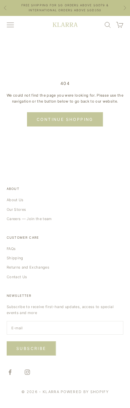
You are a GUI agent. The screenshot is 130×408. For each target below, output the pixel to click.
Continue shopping (65, 119)
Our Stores (16, 209)
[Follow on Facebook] (10, 372)
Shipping (15, 258)
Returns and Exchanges (28, 267)
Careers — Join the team (29, 218)
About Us (15, 200)
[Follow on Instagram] (27, 372)
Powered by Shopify (85, 391)
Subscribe (31, 348)
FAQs (11, 248)
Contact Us (17, 277)
